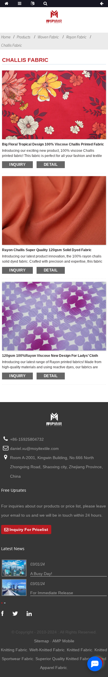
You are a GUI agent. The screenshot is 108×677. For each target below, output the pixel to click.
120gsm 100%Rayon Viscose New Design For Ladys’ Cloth (50, 356)
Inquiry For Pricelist (29, 529)
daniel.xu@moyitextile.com (34, 448)
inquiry (17, 164)
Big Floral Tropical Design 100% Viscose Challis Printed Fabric (53, 144)
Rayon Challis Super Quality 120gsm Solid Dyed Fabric (47, 250)
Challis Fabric (11, 45)
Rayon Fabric (76, 37)
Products (23, 37)
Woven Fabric (48, 37)
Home (6, 37)
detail (51, 164)
